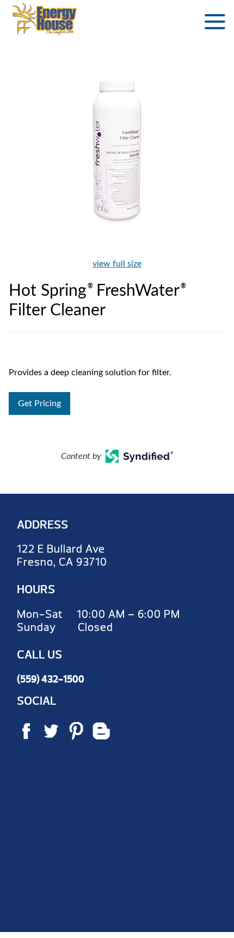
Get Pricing (39, 403)
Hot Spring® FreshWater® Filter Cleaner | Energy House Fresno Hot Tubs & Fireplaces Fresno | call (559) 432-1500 (44, 19)
